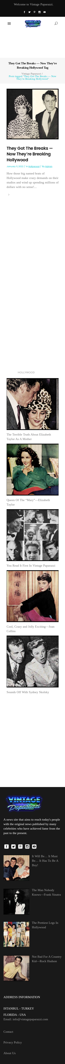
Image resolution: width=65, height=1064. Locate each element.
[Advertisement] (32, 44)
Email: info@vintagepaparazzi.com (25, 1019)
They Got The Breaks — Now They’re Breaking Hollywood (30, 154)
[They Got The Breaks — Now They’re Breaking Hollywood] (33, 113)
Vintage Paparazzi (31, 73)
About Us (9, 1053)
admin (48, 166)
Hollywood (34, 166)
